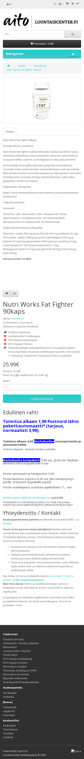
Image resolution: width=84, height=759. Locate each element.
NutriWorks (40, 66)
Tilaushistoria (10, 729)
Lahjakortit (9, 711)
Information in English (15, 666)
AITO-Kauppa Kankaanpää (17, 658)
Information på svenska (16, 674)
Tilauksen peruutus (13, 639)
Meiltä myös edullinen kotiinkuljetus (26, 497)
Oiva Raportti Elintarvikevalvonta (21, 682)
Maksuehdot (10, 647)
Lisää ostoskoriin (42, 399)
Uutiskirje (8, 737)
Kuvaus (10, 131)
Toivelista (8, 733)
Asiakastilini (9, 725)
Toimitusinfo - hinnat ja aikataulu (21, 643)
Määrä (6, 381)
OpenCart (22, 751)
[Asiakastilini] (61, 3)
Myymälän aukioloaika (15, 678)
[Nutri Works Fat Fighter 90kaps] (42, 100)
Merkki (21, 66)
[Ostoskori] (72, 3)
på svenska (55, 576)
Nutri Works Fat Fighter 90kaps (24, 69)
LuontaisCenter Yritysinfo (17, 651)
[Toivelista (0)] (67, 3)
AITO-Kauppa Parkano (15, 662)
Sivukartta (8, 696)
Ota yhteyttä (9, 693)
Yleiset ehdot (10, 655)
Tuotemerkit (9, 707)
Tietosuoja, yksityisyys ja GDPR (20, 670)
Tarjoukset (9, 715)
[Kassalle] (77, 3)
